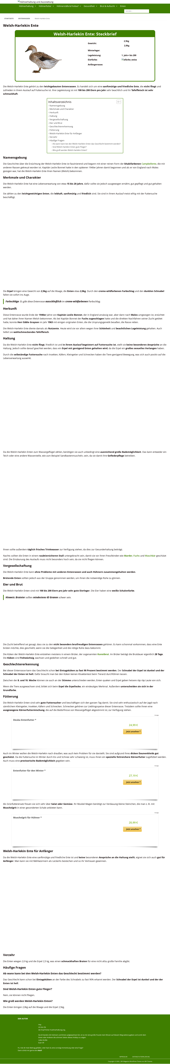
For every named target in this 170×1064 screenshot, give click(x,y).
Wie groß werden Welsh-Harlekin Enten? (70, 150)
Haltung (53, 116)
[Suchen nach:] (136, 10)
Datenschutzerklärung (141, 1057)
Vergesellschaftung (59, 119)
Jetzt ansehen (133, 731)
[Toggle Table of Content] (117, 102)
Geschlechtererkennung (61, 126)
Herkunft (54, 112)
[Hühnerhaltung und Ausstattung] (35, 1)
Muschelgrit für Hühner (27, 817)
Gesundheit (89, 6)
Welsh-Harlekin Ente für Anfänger (66, 133)
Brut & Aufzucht (107, 6)
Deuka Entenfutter (24, 719)
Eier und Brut (56, 122)
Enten (123, 6)
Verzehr (53, 136)
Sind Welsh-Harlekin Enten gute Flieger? (69, 147)
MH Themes (148, 1061)
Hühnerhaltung (26, 6)
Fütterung (54, 129)
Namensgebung (57, 105)
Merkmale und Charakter (62, 109)
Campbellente (149, 163)
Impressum (123, 1057)
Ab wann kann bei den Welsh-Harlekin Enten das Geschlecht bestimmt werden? (86, 143)
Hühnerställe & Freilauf (67, 6)
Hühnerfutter (45, 6)
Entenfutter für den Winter (29, 770)
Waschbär (150, 555)
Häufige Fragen (57, 140)
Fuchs (136, 555)
